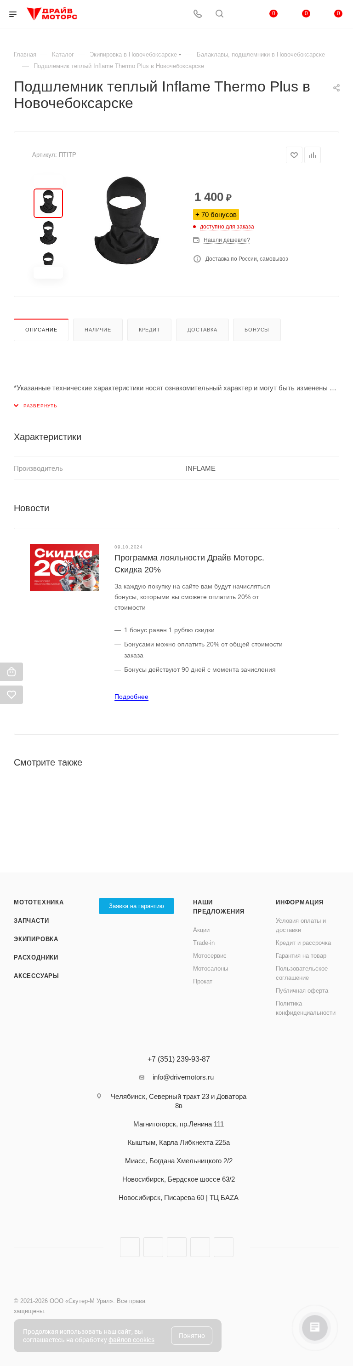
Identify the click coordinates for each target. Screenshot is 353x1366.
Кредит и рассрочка (303, 942)
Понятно (192, 1335)
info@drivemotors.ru (183, 1077)
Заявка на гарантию (136, 906)
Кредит (149, 329)
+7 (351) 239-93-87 (179, 1059)
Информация (300, 902)
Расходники (36, 957)
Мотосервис (210, 955)
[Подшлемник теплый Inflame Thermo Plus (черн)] (126, 227)
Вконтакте (130, 1247)
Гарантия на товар (301, 955)
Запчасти (31, 920)
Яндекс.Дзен (200, 1247)
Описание (41, 329)
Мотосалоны (210, 968)
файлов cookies (131, 1339)
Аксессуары (36, 975)
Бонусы (257, 329)
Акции (201, 929)
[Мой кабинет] (241, 14)
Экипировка (36, 939)
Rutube (177, 1247)
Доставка (202, 329)
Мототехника (39, 902)
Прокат (202, 981)
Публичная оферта (302, 990)
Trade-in (204, 942)
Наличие (98, 329)
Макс (223, 1247)
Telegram (153, 1247)
